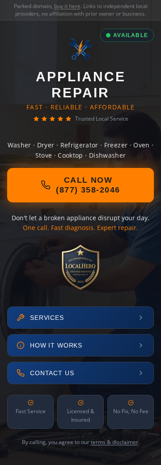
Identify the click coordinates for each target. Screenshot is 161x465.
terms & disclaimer (114, 442)
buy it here (67, 6)
